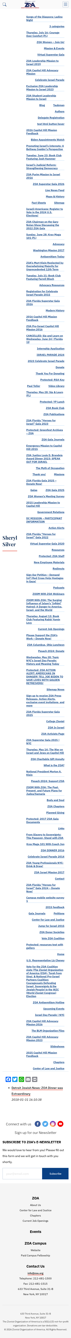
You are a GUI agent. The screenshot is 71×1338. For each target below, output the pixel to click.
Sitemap (59, 202)
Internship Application (50, 348)
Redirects (58, 568)
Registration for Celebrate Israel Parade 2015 (42, 293)
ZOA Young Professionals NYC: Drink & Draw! (44, 864)
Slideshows (57, 1046)
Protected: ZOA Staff (51, 556)
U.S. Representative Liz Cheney (45, 960)
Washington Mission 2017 (48, 250)
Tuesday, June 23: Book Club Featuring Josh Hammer (44, 157)
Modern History (55, 310)
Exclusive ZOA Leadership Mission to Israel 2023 (42, 87)
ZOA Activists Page (52, 733)
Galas (33, 490)
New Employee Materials (49, 562)
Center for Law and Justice (48, 919)
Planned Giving (55, 812)
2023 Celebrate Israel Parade (46, 361)
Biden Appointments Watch (47, 139)
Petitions (59, 913)
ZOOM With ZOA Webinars (48, 593)
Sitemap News (55, 689)
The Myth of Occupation (50, 468)
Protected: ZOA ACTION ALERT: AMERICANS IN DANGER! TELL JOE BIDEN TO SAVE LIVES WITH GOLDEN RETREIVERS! (44, 676)
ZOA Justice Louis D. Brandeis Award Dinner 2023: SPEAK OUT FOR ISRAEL (44, 458)
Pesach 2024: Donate (51, 651)
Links (61, 828)
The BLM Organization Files (48, 1030)
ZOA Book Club (55, 408)
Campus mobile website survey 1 (45, 899)
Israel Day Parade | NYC (49, 1014)
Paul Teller (33, 386)
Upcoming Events (53, 1008)
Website (35, 1250)
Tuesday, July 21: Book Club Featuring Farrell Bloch (43, 277)
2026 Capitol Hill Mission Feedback (41, 131)
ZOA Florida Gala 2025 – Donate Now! (41, 482)
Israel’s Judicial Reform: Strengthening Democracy (42, 166)
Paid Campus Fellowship (35, 1255)
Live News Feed (54, 190)
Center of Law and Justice (48, 1068)
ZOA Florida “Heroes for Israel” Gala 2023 (41, 422)
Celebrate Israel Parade (49, 79)
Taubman (58, 105)
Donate (60, 367)
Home (60, 954)
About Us (35, 1205)
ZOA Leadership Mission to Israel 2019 (42, 62)
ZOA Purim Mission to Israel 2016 (43, 176)
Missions (59, 474)
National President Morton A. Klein (44, 773)
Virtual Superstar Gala (50, 54)
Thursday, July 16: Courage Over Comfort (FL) (42, 34)
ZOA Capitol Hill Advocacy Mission (42, 72)
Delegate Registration (51, 117)
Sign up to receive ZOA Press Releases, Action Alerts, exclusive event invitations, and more (45, 700)
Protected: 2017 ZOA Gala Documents (42, 820)
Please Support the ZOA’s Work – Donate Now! (41, 637)
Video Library (56, 386)
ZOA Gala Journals (53, 439)
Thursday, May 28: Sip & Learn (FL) (44, 393)
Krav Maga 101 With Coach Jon (45, 844)
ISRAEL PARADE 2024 (50, 354)
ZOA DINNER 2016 (52, 850)
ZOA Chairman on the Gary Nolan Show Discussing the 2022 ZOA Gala (42, 225)
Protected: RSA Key (52, 379)
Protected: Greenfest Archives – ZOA (44, 431)
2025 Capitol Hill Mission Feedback (41, 1054)
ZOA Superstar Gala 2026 (48, 184)
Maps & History (55, 196)
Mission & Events (54, 48)
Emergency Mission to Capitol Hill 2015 (44, 447)
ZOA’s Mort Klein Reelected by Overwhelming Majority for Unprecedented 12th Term (44, 266)
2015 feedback (55, 907)
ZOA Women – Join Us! (50, 42)
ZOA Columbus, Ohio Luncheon (45, 644)
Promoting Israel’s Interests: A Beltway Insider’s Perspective (45, 147)
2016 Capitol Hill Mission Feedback (41, 318)
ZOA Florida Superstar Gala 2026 (43, 302)
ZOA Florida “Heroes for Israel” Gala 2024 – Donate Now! (43, 888)
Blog (42, 105)
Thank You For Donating (50, 373)
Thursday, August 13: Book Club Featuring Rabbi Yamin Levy (43, 619)
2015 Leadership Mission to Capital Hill (43, 504)
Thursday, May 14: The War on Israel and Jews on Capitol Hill (45, 751)
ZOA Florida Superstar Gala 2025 (43, 713)
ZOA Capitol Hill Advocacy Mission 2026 (42, 1022)
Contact (59, 878)
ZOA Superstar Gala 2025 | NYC (42, 741)
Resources (58, 549)
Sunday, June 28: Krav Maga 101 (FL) (43, 236)
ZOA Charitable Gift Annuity (47, 759)
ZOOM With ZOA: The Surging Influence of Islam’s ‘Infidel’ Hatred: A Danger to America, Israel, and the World (44, 605)
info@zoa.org (35, 1273)
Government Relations (50, 512)
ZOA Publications (53, 414)
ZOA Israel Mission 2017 (49, 872)
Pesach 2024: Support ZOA (47, 781)
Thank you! (39, 474)
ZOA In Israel (56, 727)
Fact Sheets (39, 202)
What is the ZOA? (54, 765)
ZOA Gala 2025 (55, 490)
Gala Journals (37, 913)
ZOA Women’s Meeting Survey (46, 496)
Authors (59, 111)
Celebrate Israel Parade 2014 (46, 856)
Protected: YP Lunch (52, 401)
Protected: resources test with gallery (44, 946)
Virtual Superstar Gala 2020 (47, 543)
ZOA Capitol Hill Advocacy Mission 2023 (42, 1038)
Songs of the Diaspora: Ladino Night (44, 18)
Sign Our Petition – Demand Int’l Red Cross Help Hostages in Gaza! (44, 578)
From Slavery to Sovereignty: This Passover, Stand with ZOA (44, 836)
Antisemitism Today (52, 256)
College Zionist (55, 721)
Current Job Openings (51, 629)
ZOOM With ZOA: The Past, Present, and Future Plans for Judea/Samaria (44, 790)
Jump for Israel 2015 (51, 925)
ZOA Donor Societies (51, 932)
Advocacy (58, 244)
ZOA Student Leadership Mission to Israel (41, 97)
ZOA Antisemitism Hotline (48, 1002)
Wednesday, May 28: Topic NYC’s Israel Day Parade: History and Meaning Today (42, 660)
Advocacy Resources (51, 285)
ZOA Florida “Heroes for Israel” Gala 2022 (41, 535)
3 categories (56, 26)
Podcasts (58, 587)
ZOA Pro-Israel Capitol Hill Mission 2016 (42, 327)
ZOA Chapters (55, 806)
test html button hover (50, 123)
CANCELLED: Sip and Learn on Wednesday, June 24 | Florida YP (44, 339)
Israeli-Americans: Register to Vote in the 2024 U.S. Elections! (44, 212)
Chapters (58, 1062)
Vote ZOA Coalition (53, 938)
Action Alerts (56, 527)
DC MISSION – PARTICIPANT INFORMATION (44, 520)
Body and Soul (55, 800)
